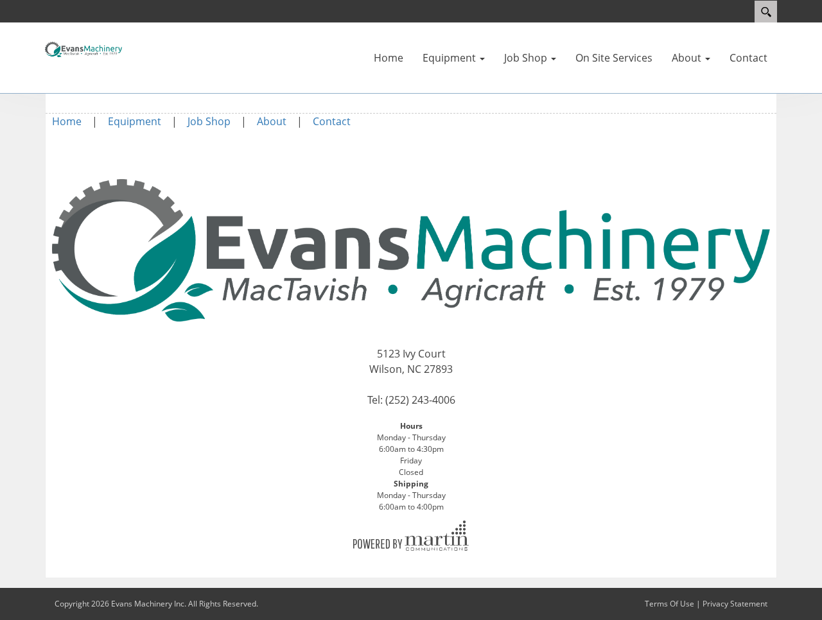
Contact (332, 121)
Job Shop (209, 121)
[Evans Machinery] (83, 48)
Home (67, 121)
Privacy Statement (735, 603)
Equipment (134, 121)
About (271, 121)
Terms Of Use (669, 603)
